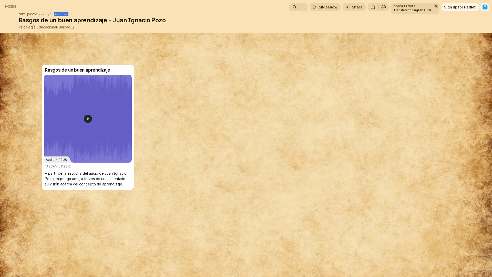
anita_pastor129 (30, 14)
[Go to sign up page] (485, 7)
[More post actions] (131, 69)
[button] (88, 119)
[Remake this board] (373, 7)
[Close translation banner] (436, 6)
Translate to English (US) (412, 10)
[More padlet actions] (383, 7)
